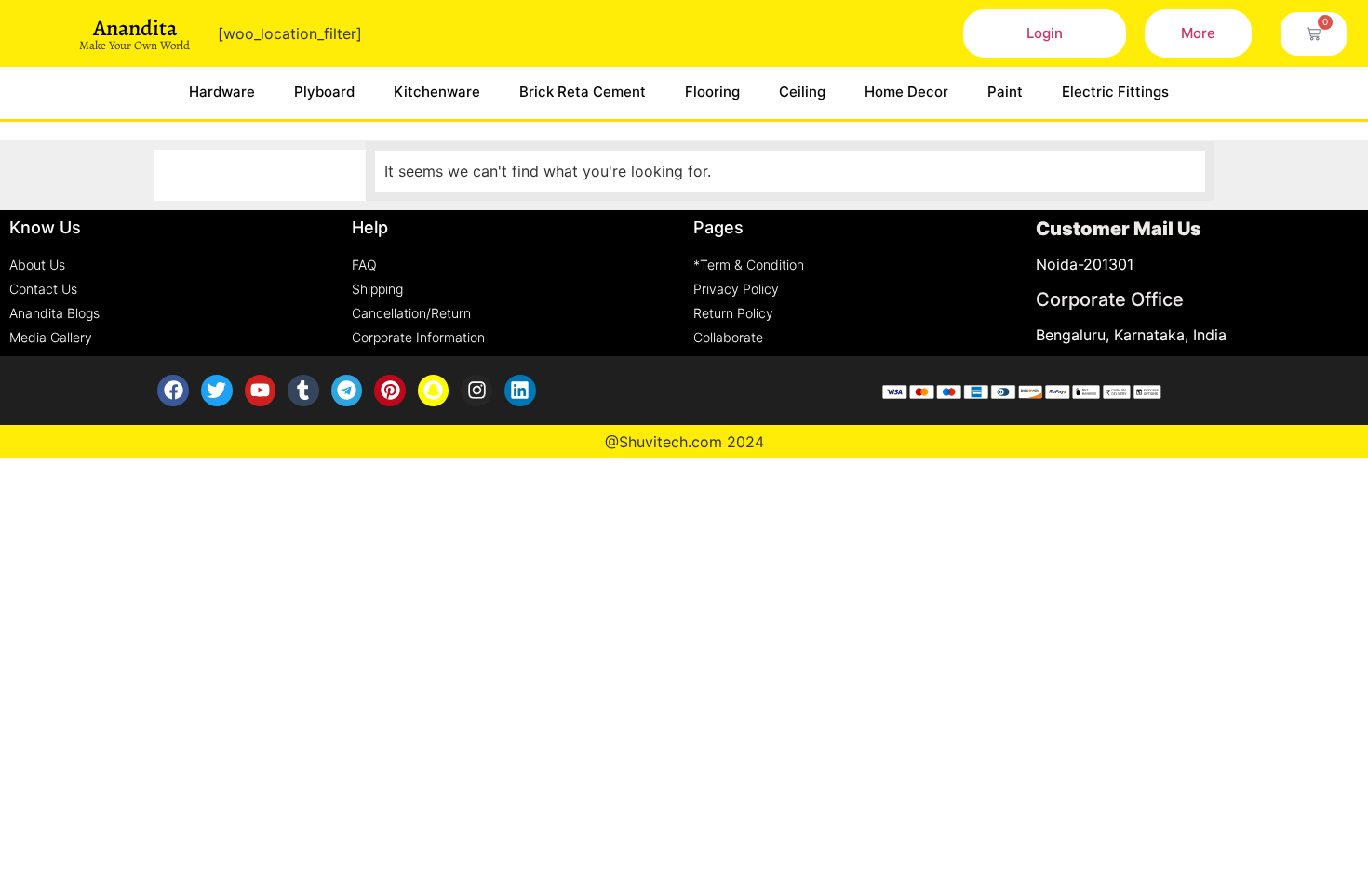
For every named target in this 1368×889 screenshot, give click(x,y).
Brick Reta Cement (582, 91)
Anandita (135, 28)
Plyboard (324, 91)
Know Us (45, 227)
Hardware (222, 91)
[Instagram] (476, 390)
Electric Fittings (1115, 91)
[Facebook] (173, 390)
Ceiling (802, 91)
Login (1044, 33)
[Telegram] (347, 390)
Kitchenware (437, 91)
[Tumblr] (303, 390)
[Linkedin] (520, 390)
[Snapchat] (433, 390)
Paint (1005, 91)
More (1198, 33)
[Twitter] (217, 390)
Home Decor (906, 91)
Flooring (712, 91)
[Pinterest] (390, 390)
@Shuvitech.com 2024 (684, 441)
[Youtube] (260, 390)
